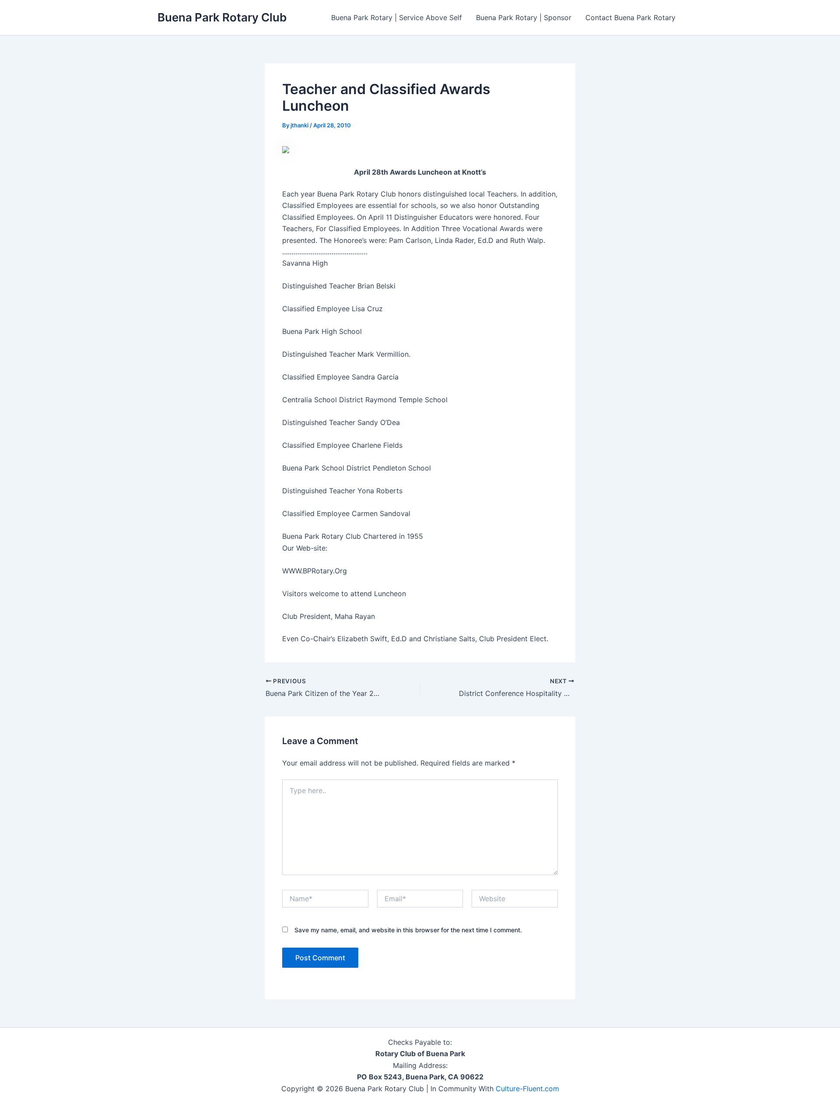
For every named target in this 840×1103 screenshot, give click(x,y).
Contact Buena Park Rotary (630, 17)
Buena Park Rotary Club (222, 17)
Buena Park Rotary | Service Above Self (396, 17)
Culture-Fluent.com (527, 1088)
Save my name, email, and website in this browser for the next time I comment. (408, 930)
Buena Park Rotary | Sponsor (523, 17)
